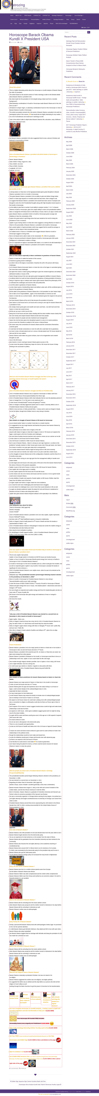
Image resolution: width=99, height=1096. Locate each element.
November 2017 (70, 353)
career (68, 471)
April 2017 (69, 379)
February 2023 (70, 201)
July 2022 (69, 216)
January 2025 (70, 171)
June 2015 (69, 457)
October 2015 (70, 446)
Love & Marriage (79, 15)
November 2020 (70, 275)
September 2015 (71, 450)
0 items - (86, 27)
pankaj (20, 42)
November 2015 (70, 442)
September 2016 (71, 405)
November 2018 (70, 309)
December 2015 (70, 438)
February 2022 (70, 234)
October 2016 (70, 401)
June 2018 (69, 327)
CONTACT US (46, 15)
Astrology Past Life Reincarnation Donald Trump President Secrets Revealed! (75, 43)
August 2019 (69, 286)
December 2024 (70, 175)
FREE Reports (27, 15)
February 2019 (70, 305)
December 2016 (70, 394)
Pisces (51, 23)
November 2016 (70, 398)
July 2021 (69, 260)
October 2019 (70, 283)
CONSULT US (37, 15)
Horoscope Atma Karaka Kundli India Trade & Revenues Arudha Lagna (39, 1084)
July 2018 (69, 323)
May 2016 (69, 420)
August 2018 (69, 320)
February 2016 (70, 431)
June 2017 (69, 372)
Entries (69, 503)
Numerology (69, 15)
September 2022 (71, 208)
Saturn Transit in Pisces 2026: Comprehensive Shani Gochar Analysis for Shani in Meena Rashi (76, 63)
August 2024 (69, 182)
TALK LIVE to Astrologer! (61, 23)
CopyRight (62, 1091)
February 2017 (70, 387)
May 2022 (69, 223)
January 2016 (70, 435)
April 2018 (69, 335)
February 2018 (70, 342)
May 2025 (69, 160)
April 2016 (69, 424)
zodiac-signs (69, 489)
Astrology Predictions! (57, 15)
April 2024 (69, 186)
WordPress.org (70, 511)
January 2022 (70, 238)
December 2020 (70, 271)
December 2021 (70, 242)
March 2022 (69, 231)
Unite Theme (78, 1091)
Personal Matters (35, 19)
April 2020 (69, 279)
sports (68, 482)
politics (68, 478)
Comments (71, 507)
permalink (23, 1068)
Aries (67, 19)
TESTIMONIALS (74, 23)
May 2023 (69, 197)
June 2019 (69, 294)
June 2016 (69, 416)
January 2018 (70, 346)
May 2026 (69, 141)
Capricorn (39, 23)
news (67, 475)
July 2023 (69, 193)
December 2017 (70, 349)
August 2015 (69, 453)
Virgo (15, 23)
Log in (68, 500)
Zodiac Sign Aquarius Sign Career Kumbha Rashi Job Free (28, 1081)
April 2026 (69, 145)
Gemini (78, 19)
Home (11, 15)
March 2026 (69, 149)
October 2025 (70, 153)
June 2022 (69, 219)
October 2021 (70, 249)
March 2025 (69, 164)
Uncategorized (15, 1068)
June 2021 (69, 264)
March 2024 (69, 190)
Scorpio (25, 23)
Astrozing (17, 4)
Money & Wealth (24, 19)
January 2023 (70, 205)
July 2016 (69, 413)
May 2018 (69, 331)
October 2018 (70, 312)
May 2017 (69, 375)
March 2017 (69, 383)
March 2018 (69, 338)
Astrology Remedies (58, 19)
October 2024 (70, 179)
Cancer (84, 19)
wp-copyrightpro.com (55, 1094)
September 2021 (71, 253)
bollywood (69, 467)
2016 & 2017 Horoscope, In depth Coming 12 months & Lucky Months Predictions (76, 129)
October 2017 (70, 357)
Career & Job (13, 19)
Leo (11, 23)
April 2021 (69, 268)
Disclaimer (58, 1091)
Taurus (72, 19)
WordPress (88, 1091)
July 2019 (69, 290)
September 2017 (71, 361)
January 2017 (70, 390)
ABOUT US (18, 15)
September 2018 (71, 316)
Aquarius (46, 23)
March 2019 (69, 301)
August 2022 (69, 212)
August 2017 (69, 364)
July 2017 (69, 368)
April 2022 (69, 227)
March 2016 (69, 427)
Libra (20, 23)
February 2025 (70, 167)
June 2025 (69, 156)
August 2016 (69, 409)
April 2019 (69, 297)
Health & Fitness (46, 19)
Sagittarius (31, 23)
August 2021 (69, 257)
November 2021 (70, 245)
